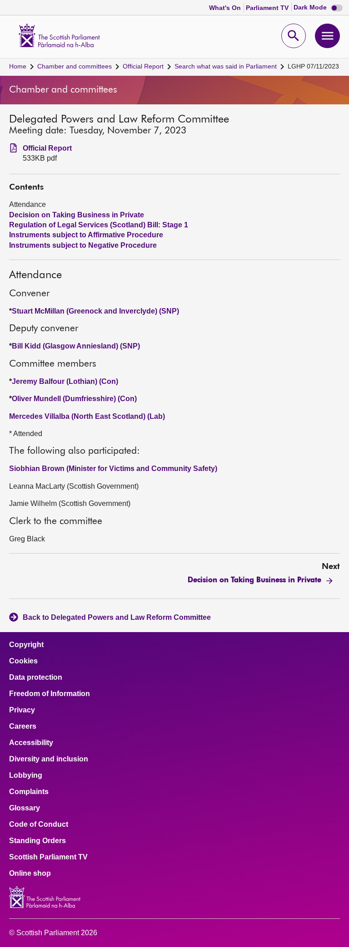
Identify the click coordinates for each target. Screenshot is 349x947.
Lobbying (25, 775)
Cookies (23, 661)
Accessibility (31, 742)
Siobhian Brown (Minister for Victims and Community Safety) (113, 468)
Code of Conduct (38, 824)
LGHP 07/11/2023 (313, 66)
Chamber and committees (74, 66)
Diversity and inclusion (48, 759)
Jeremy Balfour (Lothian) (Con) (65, 381)
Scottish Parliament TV (48, 857)
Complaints (29, 791)
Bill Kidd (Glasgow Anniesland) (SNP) (76, 346)
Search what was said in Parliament (225, 66)
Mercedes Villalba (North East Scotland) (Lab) (87, 416)
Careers (22, 726)
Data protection (35, 677)
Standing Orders (37, 840)
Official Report (143, 66)
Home (17, 66)
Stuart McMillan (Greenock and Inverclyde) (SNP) (95, 311)
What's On (226, 7)
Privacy (22, 710)
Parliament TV (268, 7)
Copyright (26, 644)
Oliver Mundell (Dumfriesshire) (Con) (74, 398)
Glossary (24, 808)
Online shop (30, 873)
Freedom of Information (49, 693)
